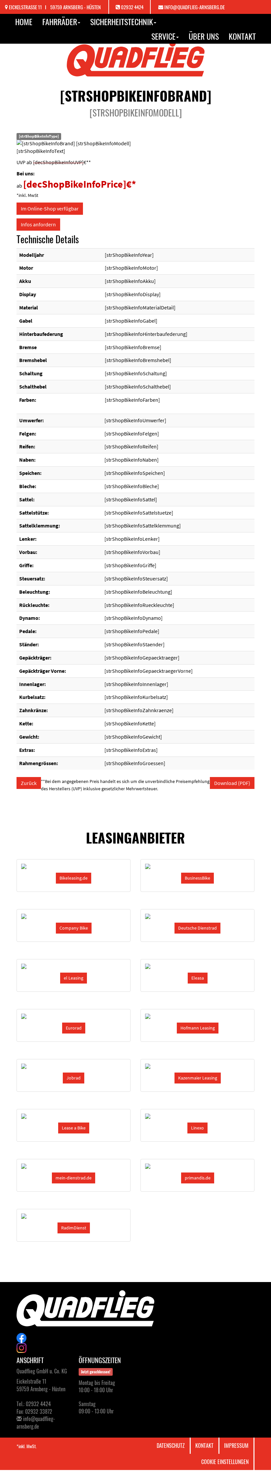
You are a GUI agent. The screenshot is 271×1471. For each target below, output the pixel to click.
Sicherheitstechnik (121, 21)
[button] (73, 878)
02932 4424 (132, 7)
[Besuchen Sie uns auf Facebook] (135, 1338)
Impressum (236, 1445)
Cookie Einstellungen (225, 1462)
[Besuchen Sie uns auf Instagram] (135, 1348)
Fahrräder (59, 21)
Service (163, 36)
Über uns (204, 36)
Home (23, 21)
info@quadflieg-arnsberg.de (194, 7)
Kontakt (242, 36)
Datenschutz (171, 1445)
